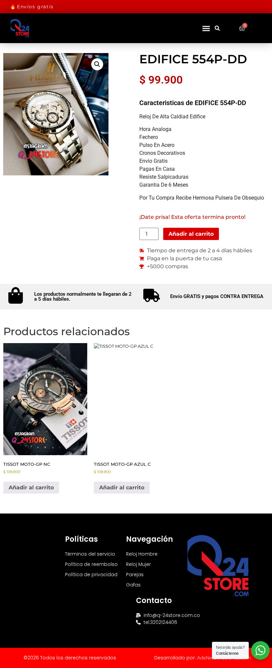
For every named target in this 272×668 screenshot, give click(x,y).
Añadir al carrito (191, 234)
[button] (206, 28)
